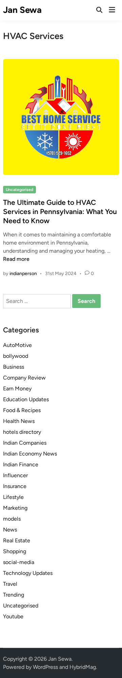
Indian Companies (24, 443)
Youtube (13, 616)
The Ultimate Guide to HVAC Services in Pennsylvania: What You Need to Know (60, 211)
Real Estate (16, 540)
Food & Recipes (22, 410)
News (10, 529)
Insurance (14, 486)
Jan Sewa (22, 9)
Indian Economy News (30, 453)
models (12, 519)
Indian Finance (20, 464)
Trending (13, 595)
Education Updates (26, 399)
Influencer (15, 475)
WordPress (45, 667)
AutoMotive (17, 345)
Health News (19, 421)
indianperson (23, 273)
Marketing (15, 508)
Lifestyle (13, 497)
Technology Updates (28, 573)
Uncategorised (19, 189)
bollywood (15, 356)
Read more (16, 259)
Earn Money (17, 388)
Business (13, 367)
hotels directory (22, 432)
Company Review (24, 377)
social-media (18, 562)
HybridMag (82, 667)
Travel (10, 584)
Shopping (14, 551)
